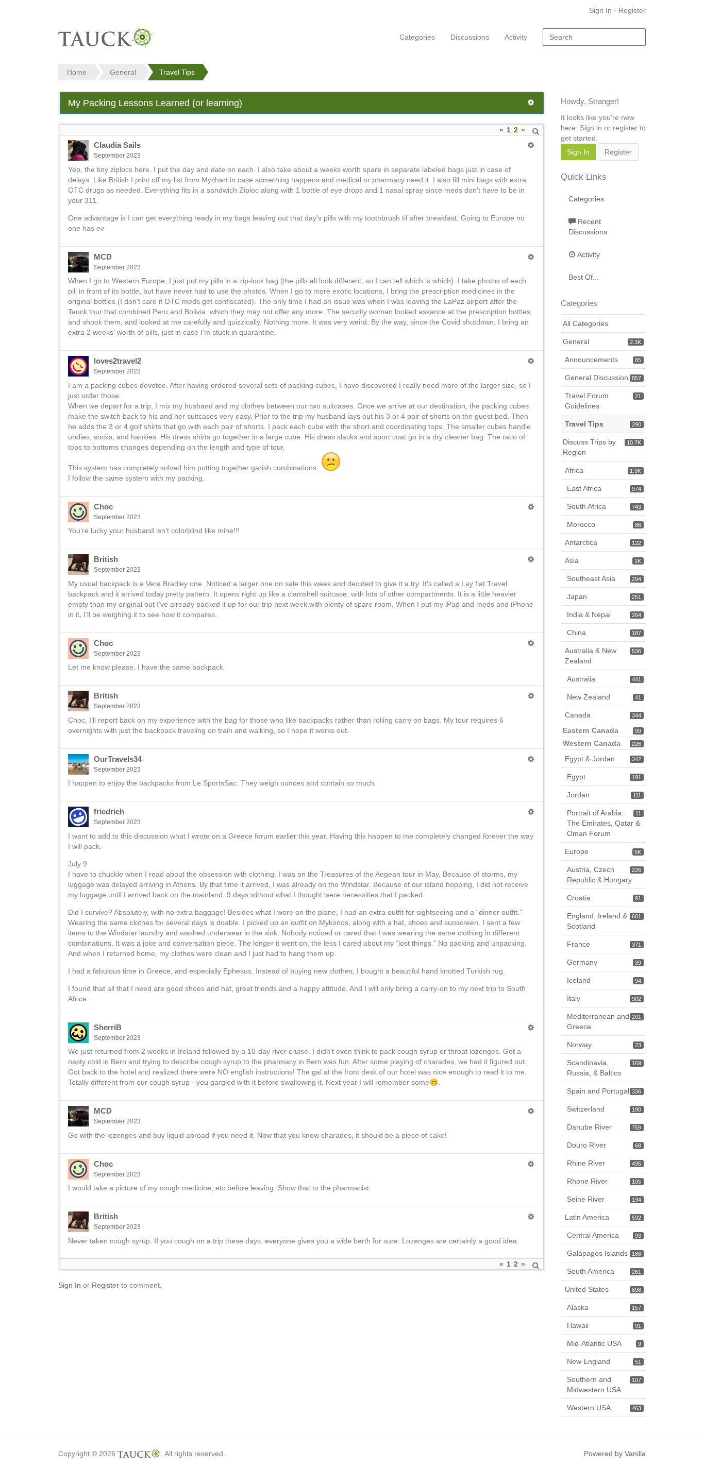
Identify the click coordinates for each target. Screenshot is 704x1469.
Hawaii (604, 1325)
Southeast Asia (604, 578)
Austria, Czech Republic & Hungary (604, 874)
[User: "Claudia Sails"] (78, 150)
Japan (604, 596)
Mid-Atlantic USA (604, 1343)
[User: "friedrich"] (78, 817)
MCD (103, 256)
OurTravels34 (118, 759)
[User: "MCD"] (78, 262)
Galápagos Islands (604, 1253)
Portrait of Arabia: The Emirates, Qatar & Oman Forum (604, 823)
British (106, 559)
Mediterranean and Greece (604, 1021)
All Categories (585, 323)
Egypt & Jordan (603, 759)
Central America (604, 1235)
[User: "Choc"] (78, 512)
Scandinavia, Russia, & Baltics (604, 1067)
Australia (604, 679)
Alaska (604, 1307)
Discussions (469, 37)
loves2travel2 (117, 360)
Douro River (604, 1145)
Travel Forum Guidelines (603, 400)
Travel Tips (603, 424)
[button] (530, 102)
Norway (604, 1044)
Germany (604, 962)
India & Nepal (604, 614)
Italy (604, 998)
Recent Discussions (587, 226)
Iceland (604, 980)
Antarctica (603, 542)
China (604, 632)
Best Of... (583, 277)
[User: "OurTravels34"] (78, 764)
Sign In (600, 10)
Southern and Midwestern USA (604, 1384)
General (602, 341)
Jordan (604, 795)
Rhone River (604, 1181)
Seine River (604, 1199)
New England (604, 1361)
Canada (603, 715)
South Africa (604, 506)
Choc (103, 506)
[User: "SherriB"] (78, 1032)
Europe (603, 851)
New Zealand (604, 697)
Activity (516, 37)
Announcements (603, 359)
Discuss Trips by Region (602, 447)
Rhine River (604, 1163)
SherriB (108, 1027)
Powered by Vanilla (615, 1453)
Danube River (604, 1127)
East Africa (604, 488)
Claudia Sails (117, 145)
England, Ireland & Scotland (604, 921)
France (604, 944)
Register (632, 10)
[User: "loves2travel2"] (78, 366)
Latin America (603, 1217)
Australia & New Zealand (603, 655)
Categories (417, 37)
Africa (603, 470)
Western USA (604, 1408)
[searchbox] (594, 37)
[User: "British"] (78, 564)
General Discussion (603, 377)
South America (604, 1271)
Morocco (604, 524)
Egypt (604, 777)
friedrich (109, 811)
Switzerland (604, 1109)
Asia (603, 560)
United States (603, 1289)
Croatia (604, 898)
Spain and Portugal (604, 1091)
